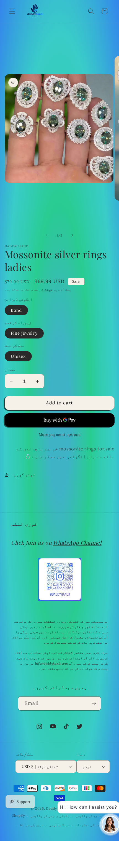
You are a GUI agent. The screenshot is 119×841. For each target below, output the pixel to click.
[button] (12, 11)
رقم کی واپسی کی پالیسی (50, 816)
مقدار (10, 369)
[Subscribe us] (93, 703)
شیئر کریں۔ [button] (23, 474)
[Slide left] (47, 235)
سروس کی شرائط (31, 825)
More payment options (60, 434)
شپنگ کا (46, 290)
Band (16, 310)
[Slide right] (72, 235)
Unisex (18, 356)
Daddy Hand (56, 808)
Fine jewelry (24, 333)
